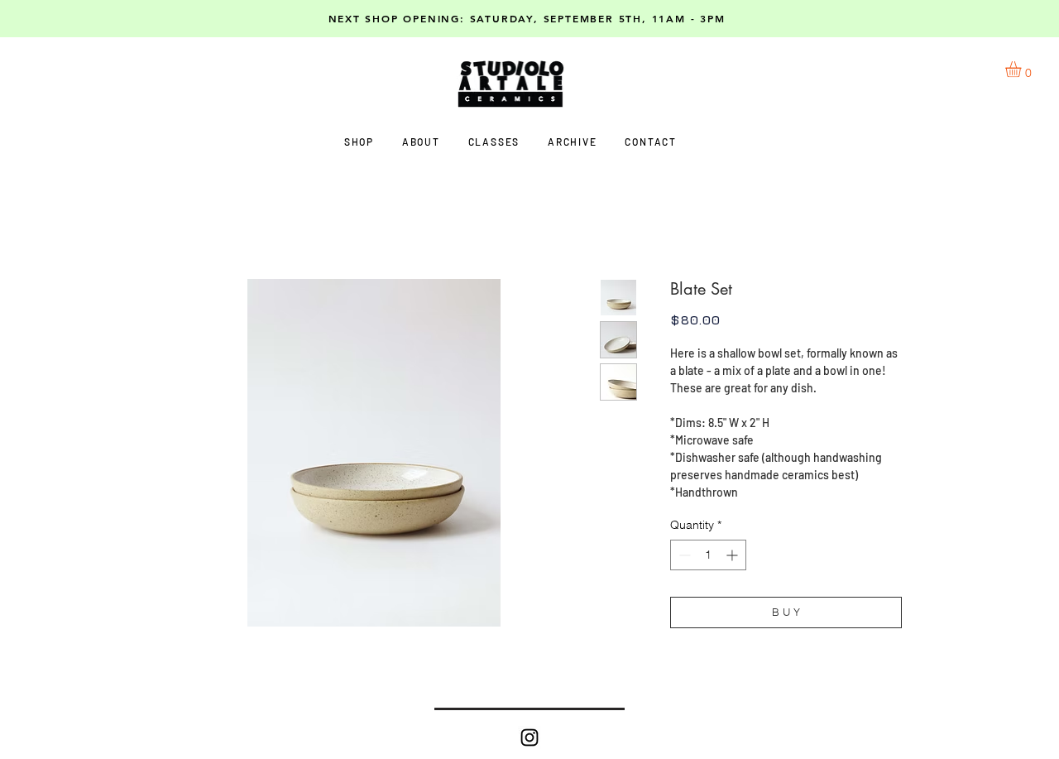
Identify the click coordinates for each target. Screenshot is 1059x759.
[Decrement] (683, 554)
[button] (1022, 69)
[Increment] (733, 554)
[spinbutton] (708, 554)
